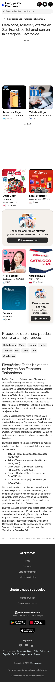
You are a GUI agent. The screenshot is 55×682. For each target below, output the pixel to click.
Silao (16, 524)
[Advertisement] (27, 61)
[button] (44, 4)
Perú (13, 654)
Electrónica (19, 388)
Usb (34, 350)
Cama (25, 350)
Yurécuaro (7, 527)
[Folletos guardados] (39, 4)
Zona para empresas (27, 603)
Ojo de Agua (42, 514)
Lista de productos (27, 577)
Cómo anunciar (27, 597)
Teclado (7, 350)
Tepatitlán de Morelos (25, 520)
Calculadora (9, 345)
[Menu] (50, 4)
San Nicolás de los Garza (39, 524)
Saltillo (23, 524)
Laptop (32, 345)
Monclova (40, 527)
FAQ (27, 561)
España (6, 654)
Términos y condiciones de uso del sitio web (27, 670)
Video (22, 345)
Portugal (21, 654)
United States (33, 654)
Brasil (29, 651)
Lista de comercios (28, 571)
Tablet (42, 345)
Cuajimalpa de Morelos (23, 527)
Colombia (44, 651)
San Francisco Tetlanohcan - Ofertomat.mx (26, 379)
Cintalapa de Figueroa (30, 517)
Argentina (21, 651)
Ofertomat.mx (35, 663)
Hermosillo (21, 514)
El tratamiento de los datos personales (27, 675)
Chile (36, 651)
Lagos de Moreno (10, 517)
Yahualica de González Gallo (15, 530)
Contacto (27, 566)
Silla (17, 350)
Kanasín (31, 514)
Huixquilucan (8, 520)
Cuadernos (9, 356)
